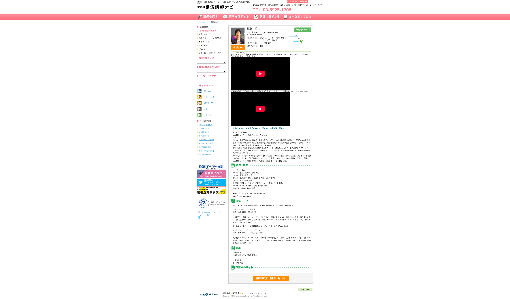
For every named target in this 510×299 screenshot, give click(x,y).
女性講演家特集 (205, 155)
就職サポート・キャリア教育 (210, 38)
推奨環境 (235, 293)
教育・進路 (203, 34)
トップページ (203, 22)
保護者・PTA (209, 103)
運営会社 (226, 293)
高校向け (207, 91)
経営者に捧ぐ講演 (206, 143)
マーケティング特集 (206, 140)
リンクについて (247, 293)
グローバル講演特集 (206, 151)
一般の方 (207, 115)
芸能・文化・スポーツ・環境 (210, 53)
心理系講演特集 (205, 147)
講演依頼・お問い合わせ (271, 278)
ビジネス (202, 49)
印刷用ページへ (303, 30)
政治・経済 (203, 45)
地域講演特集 (204, 132)
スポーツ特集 (204, 129)
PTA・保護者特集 (205, 125)
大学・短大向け (210, 97)
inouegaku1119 (293, 36)
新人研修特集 (204, 136)
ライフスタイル (205, 42)
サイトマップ (261, 293)
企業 (206, 109)
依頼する (237, 47)
